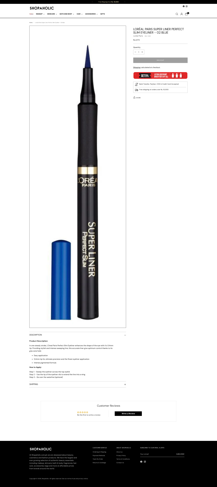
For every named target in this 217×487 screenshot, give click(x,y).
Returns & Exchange (99, 463)
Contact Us (120, 463)
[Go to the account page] (181, 14)
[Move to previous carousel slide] (180, 433)
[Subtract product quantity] (135, 52)
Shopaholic (45, 479)
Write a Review (128, 413)
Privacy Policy (121, 455)
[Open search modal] (177, 14)
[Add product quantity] (142, 52)
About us (119, 452)
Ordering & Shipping (99, 452)
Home (31, 22)
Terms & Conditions (123, 459)
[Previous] (92, 2)
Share (138, 98)
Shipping (136, 67)
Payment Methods (99, 455)
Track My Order (98, 459)
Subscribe (180, 454)
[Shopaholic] (41, 8)
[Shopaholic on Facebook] (184, 6)
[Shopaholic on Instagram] (187, 6)
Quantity (136, 47)
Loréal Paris (138, 36)
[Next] (124, 2)
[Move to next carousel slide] (186, 433)
